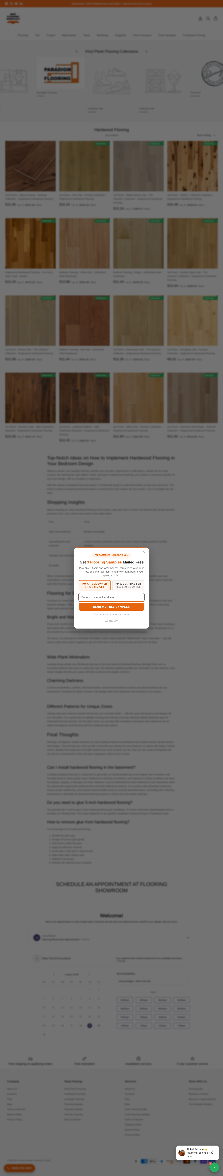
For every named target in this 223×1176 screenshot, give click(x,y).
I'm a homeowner (94, 585)
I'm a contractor (128, 585)
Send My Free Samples (111, 607)
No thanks (111, 621)
